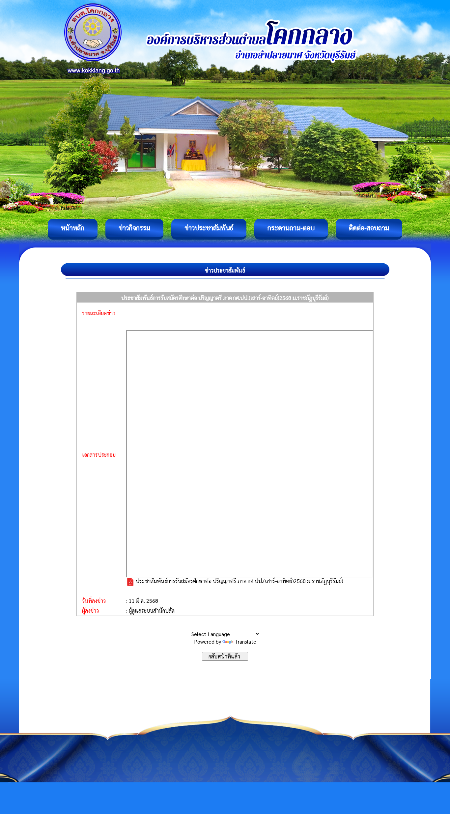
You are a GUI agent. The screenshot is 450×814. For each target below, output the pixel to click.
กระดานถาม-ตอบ (291, 227)
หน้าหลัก (72, 227)
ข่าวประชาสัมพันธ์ (208, 227)
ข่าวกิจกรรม (134, 227)
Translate (245, 641)
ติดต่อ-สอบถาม (369, 227)
